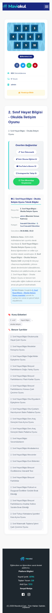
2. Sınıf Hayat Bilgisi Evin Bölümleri (24, 461)
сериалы (26, 607)
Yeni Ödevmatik (27, 152)
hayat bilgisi (25, 320)
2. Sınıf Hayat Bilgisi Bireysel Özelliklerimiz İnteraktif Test (22, 469)
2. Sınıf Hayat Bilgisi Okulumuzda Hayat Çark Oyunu (24, 338)
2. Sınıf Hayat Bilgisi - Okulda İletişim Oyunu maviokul (25, 292)
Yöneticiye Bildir (27, 93)
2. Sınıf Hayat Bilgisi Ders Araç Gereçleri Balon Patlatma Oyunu (23, 430)
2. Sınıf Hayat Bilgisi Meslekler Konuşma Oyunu (23, 348)
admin (13, 85)
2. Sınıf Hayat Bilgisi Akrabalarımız (24, 448)
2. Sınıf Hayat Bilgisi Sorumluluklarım (18, 440)
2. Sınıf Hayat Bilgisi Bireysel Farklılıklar (22, 479)
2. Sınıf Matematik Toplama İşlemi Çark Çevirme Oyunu (24, 525)
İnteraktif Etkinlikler (27, 223)
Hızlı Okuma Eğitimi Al (27, 159)
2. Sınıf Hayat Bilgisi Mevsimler (23, 455)
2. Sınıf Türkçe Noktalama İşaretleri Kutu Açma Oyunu (25, 515)
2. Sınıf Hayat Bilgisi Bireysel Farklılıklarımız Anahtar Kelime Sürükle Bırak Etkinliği (23, 503)
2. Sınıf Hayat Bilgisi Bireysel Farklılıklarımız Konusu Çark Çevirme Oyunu (22, 389)
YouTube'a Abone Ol (27, 166)
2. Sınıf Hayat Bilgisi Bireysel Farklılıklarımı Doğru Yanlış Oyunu (24, 368)
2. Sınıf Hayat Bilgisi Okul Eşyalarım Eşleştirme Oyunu (25, 400)
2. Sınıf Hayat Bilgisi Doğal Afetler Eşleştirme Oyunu (24, 358)
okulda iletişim (15, 324)
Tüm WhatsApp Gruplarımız (27, 181)
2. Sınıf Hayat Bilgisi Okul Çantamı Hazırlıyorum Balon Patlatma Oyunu (25, 410)
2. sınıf (12, 320)
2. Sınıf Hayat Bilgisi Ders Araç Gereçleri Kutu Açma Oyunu (23, 420)
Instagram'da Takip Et (27, 173)
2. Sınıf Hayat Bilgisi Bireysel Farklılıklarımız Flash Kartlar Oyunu (25, 377)
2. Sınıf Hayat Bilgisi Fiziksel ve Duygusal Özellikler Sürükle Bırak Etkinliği (24, 490)
